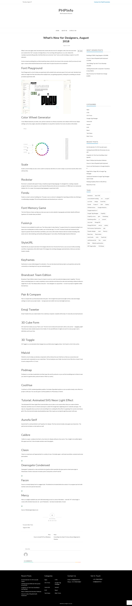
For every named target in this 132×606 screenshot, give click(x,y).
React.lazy (90, 234)
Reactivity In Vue (91, 184)
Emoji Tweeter (25, 313)
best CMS (97, 195)
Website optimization (97, 243)
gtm (99, 216)
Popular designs (91, 231)
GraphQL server (91, 216)
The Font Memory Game (27, 212)
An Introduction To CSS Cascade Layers (97, 147)
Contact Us (72, 30)
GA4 (101, 204)
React (88, 130)
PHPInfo (66, 10)
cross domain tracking (93, 198)
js (99, 219)
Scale (22, 168)
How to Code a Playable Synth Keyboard (97, 58)
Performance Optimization (94, 228)
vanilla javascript (91, 240)
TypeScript (103, 237)
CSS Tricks (89, 115)
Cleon (22, 454)
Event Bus (102, 201)
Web (29, 527)
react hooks (90, 237)
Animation (90, 195)
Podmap (23, 374)
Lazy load (89, 222)
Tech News (89, 133)
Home (57, 30)
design (96, 201)
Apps (88, 109)
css (102, 198)
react (99, 231)
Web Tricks (30, 524)
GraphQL (103, 213)
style (97, 237)
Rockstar (23, 183)
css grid (107, 198)
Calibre (23, 439)
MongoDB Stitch (91, 225)
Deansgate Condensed (27, 469)
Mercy (23, 499)
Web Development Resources (66, 13)
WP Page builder (91, 246)
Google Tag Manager (92, 118)
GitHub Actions (91, 207)
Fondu (23, 197)
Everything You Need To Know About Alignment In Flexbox (67, 537)
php (104, 228)
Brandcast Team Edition (27, 279)
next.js (100, 225)
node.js (106, 225)
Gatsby (107, 204)
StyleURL (23, 246)
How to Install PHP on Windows (42, 536)
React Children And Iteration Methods (96, 160)
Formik (89, 204)
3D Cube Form (25, 326)
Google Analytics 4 (92, 210)
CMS (88, 112)
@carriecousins (55, 63)
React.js (105, 231)
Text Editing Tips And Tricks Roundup (96, 63)
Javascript (89, 121)
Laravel (88, 124)
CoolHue (23, 389)
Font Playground (25, 72)
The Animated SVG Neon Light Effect (31, 404)
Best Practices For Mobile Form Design (97, 73)
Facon (23, 484)
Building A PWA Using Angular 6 (95, 55)
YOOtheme (101, 246)
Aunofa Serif (24, 424)
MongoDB (97, 222)
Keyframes (24, 264)
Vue (99, 240)
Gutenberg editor (91, 219)
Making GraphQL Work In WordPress (96, 181)
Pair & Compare (25, 298)
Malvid (23, 357)
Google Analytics (102, 207)
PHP (88, 127)
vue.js (104, 240)
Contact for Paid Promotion (102, 2)
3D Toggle (24, 344)
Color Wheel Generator (27, 121)
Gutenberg (105, 216)
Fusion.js (23, 227)
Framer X (95, 204)
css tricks (89, 201)
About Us (64, 30)
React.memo (98, 234)
